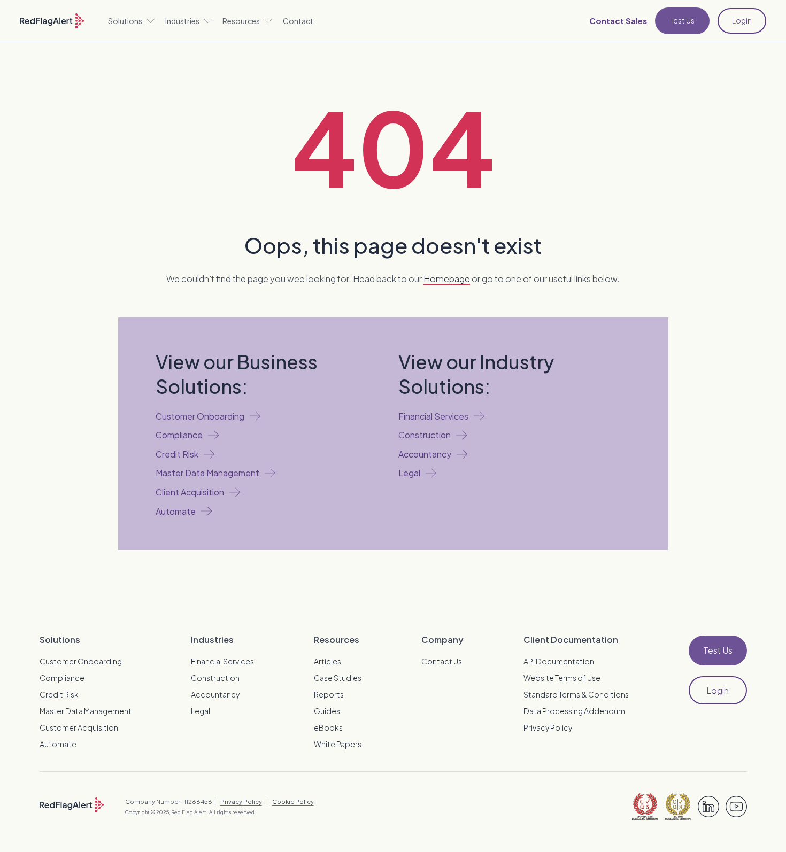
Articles (327, 661)
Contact (298, 21)
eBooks (328, 727)
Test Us (682, 20)
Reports (329, 694)
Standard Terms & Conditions (576, 694)
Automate (58, 744)
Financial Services (222, 661)
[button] (131, 21)
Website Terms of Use (561, 677)
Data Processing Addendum (574, 711)
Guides (327, 711)
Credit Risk (59, 694)
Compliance (62, 677)
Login (742, 20)
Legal (200, 711)
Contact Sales (618, 21)
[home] (52, 20)
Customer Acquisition (79, 727)
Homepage (446, 278)
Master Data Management (86, 711)
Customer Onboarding (81, 661)
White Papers (337, 744)
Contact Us (441, 661)
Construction (215, 677)
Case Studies (337, 677)
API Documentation (558, 661)
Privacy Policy (547, 727)
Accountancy (215, 694)
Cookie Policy (293, 801)
